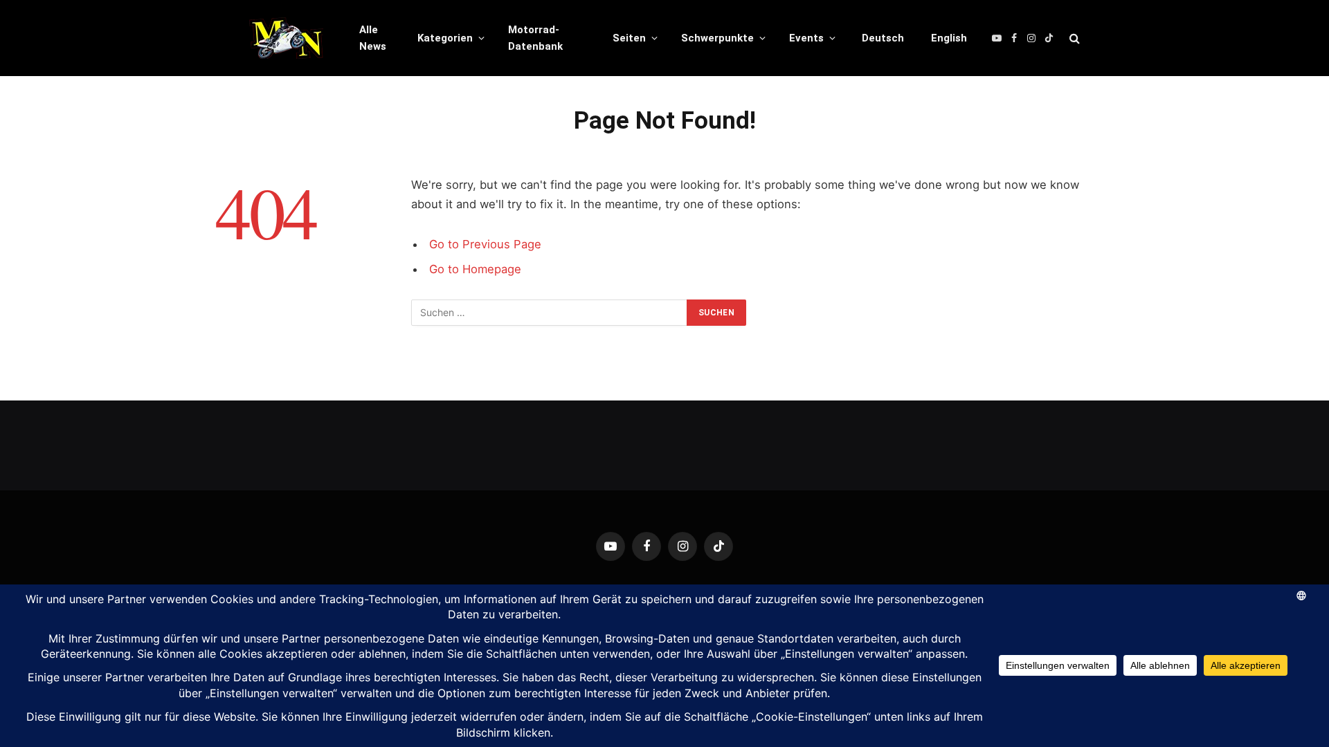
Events (806, 38)
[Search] (1073, 38)
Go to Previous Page (485, 244)
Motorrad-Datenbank (535, 38)
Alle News (372, 38)
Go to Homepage (475, 269)
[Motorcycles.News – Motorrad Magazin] (286, 38)
